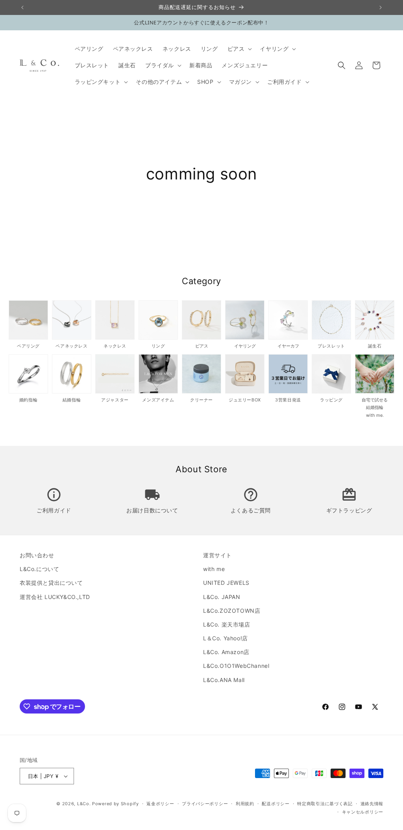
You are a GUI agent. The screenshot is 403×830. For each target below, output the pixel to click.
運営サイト (217, 555)
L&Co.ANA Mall (224, 680)
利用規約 (245, 803)
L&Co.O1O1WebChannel (236, 665)
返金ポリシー (160, 803)
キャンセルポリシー (362, 812)
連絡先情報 (372, 803)
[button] (239, 49)
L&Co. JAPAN (221, 596)
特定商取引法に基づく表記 (324, 803)
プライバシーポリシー (205, 803)
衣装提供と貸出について (51, 582)
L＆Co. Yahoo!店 (225, 638)
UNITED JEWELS (226, 582)
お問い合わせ (37, 555)
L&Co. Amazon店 (226, 652)
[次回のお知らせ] (380, 7)
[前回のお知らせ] (22, 7)
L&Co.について (39, 569)
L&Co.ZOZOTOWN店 (231, 610)
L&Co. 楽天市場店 (226, 624)
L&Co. (84, 803)
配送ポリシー (275, 803)
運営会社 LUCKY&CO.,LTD (55, 596)
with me (214, 569)
